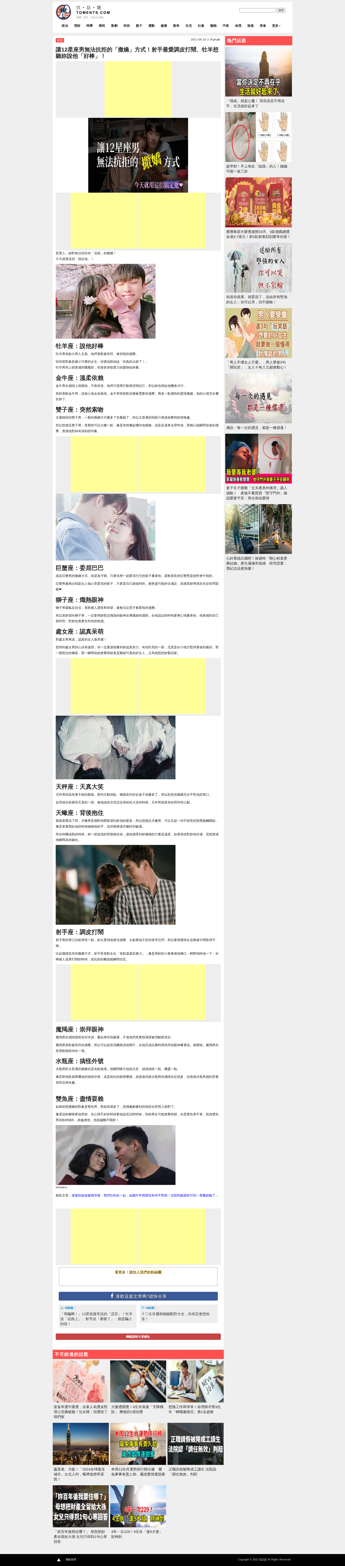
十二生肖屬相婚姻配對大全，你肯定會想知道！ (175, 1316)
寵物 (213, 25)
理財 (77, 25)
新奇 (176, 25)
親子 (139, 25)
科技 (127, 25)
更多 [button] (275, 25)
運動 (151, 25)
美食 (263, 25)
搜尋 (281, 10)
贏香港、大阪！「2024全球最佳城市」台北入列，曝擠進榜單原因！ (79, 1474)
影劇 (114, 25)
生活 (188, 25)
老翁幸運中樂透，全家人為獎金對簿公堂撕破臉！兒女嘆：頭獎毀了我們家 (81, 1412)
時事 (89, 25)
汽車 (226, 25)
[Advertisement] (138, 89)
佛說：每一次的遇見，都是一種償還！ (256, 428)
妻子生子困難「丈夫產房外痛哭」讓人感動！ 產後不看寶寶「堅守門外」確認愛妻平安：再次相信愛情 (256, 493)
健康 (164, 25)
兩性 (102, 25)
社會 (201, 25)
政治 (65, 25)
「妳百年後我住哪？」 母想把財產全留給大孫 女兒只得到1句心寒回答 (80, 1537)
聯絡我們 (71, 1559)
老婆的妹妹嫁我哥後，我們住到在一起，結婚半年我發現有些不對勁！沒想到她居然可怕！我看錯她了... (145, 1195)
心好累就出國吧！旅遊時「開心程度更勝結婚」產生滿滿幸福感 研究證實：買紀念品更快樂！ (256, 563)
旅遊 (250, 25)
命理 (238, 25)
